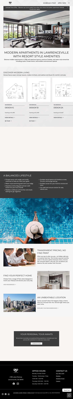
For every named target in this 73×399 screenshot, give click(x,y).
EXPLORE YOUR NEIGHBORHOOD (47, 308)
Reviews (58, 376)
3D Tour (7, 121)
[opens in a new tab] (14, 384)
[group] (14, 100)
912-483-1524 (60, 373)
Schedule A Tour (49, 3)
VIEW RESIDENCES (9, 284)
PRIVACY (25, 392)
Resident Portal (60, 378)
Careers (58, 381)
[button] (69, 2)
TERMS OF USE (30, 392)
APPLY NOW (62, 3)
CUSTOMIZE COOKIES (17, 392)
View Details (9, 117)
